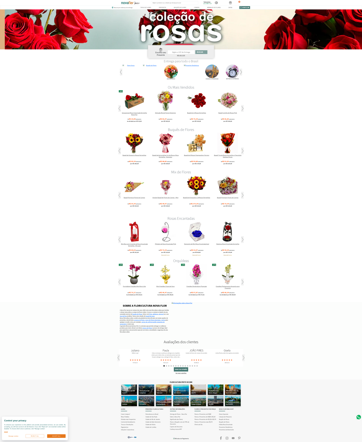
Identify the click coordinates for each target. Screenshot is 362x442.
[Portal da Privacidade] (132, 437)
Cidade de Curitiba (150, 427)
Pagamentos (124, 427)
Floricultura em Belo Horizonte (232, 403)
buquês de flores (137, 314)
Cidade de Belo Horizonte (153, 422)
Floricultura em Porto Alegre (214, 392)
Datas (230, 7)
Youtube (233, 438)
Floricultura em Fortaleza (144, 403)
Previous (121, 72)
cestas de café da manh (149, 322)
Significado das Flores (176, 419)
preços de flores (147, 328)
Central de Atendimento (128, 422)
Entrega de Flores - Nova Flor (178, 414)
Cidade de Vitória (150, 424)
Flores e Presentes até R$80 (202, 414)
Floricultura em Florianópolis (162, 403)
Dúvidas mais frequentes (128, 419)
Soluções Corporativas (127, 430)
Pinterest (239, 438)
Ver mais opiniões (181, 373)
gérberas (155, 314)
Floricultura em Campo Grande (196, 403)
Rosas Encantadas (181, 218)
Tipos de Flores (145, 7)
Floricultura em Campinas (144, 392)
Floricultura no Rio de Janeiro (180, 392)
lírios (150, 314)
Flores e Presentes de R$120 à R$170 (205, 419)
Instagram (227, 438)
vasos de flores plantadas (153, 320)
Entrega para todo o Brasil (181, 61)
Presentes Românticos (225, 427)
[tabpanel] (181, 29)
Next (241, 72)
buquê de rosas (150, 316)
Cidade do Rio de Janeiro (152, 419)
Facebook (221, 438)
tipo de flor (123, 316)
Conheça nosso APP (176, 429)
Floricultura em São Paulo (128, 392)
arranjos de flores (139, 320)
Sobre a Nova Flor (175, 417)
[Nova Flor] (130, 3)
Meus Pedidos (125, 417)
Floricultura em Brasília (214, 403)
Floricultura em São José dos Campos (232, 392)
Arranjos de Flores (214, 7)
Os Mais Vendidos (181, 87)
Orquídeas (181, 260)
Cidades (196, 7)
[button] (216, 3)
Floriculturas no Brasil (151, 414)
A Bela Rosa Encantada (225, 424)
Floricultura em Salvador (162, 392)
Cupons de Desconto (176, 427)
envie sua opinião (181, 369)
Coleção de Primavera (225, 417)
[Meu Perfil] (223, 3)
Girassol (166, 212)
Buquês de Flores (180, 7)
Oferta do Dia (198, 424)
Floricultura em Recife (196, 392)
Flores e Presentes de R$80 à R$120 (204, 417)
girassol (161, 314)
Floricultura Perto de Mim (181, 382)
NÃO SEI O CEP (181, 55)
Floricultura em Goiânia (127, 403)
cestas (163, 320)
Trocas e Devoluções (127, 424)
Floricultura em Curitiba (179, 403)
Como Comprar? (125, 414)
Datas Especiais (223, 414)
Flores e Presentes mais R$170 (203, 422)
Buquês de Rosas (224, 419)
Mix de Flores (181, 172)
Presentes (162, 7)
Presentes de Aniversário (226, 430)
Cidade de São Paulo (151, 417)
